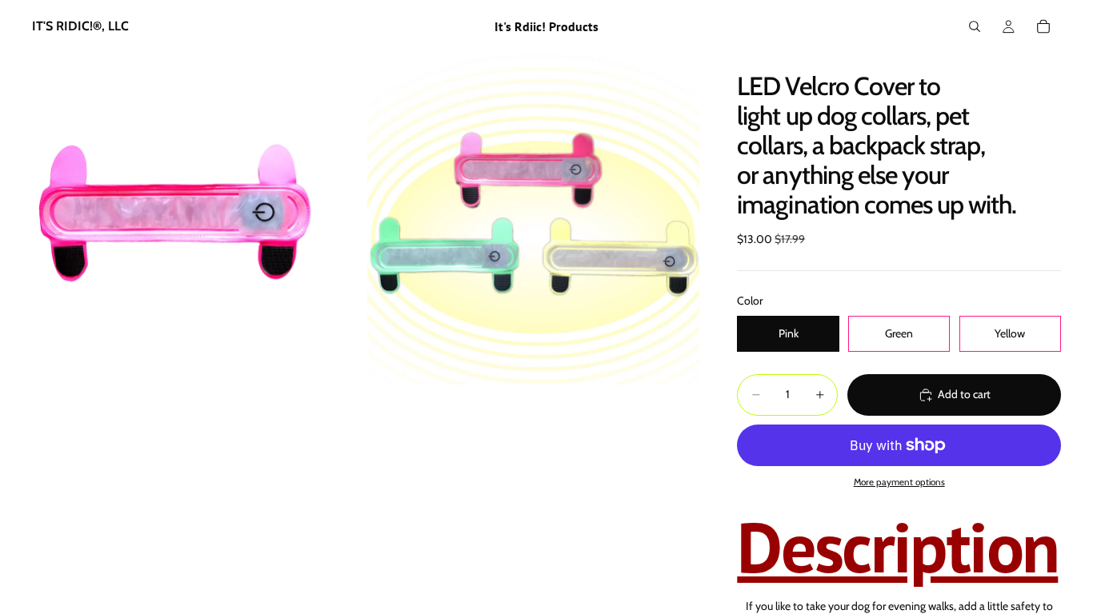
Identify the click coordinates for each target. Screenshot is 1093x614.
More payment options (899, 482)
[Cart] (1043, 26)
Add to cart (964, 394)
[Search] (974, 26)
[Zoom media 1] (198, 219)
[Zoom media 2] (533, 219)
